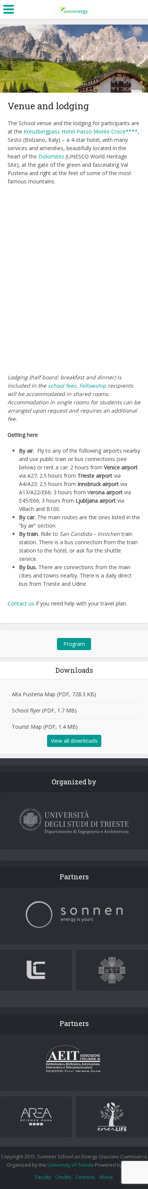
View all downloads (74, 740)
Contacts (85, 1176)
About (106, 1176)
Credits (63, 1176)
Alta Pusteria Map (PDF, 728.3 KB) (54, 694)
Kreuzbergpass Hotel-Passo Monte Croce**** (81, 131)
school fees (62, 385)
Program (74, 643)
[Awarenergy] (74, 9)
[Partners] (74, 914)
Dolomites (51, 156)
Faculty (43, 1176)
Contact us (21, 603)
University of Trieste (70, 1164)
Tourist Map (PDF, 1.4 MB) (45, 726)
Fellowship (93, 385)
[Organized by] (74, 821)
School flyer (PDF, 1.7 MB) (44, 710)
